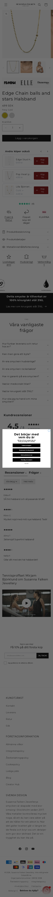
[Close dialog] (49, 431)
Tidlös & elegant (26, 445)
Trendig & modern (26, 460)
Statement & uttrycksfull (26, 450)
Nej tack (27, 463)
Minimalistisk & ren (26, 455)
